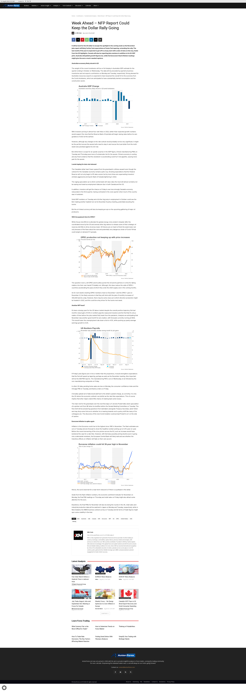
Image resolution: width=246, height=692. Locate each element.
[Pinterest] (82, 40)
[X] (30, 1)
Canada (94, 518)
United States (124, 518)
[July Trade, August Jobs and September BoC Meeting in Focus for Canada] (81, 594)
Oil (113, 518)
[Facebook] (26, 1)
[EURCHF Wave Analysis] (129, 569)
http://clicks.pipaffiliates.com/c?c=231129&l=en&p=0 (100, 535)
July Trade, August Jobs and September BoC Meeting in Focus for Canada (81, 603)
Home (73, 16)
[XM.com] (73, 33)
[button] (4, 688)
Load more (104, 613)
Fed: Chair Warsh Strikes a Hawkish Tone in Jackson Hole (80, 579)
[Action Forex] (11, 6)
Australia (83, 518)
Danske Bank (99, 608)
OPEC (117, 518)
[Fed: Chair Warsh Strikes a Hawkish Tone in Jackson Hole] (81, 569)
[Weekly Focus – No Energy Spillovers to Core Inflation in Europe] (105, 594)
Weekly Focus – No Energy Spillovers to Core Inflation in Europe (105, 603)
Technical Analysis (100, 573)
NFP (110, 518)
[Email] (96, 40)
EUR (99, 518)
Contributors (79, 16)
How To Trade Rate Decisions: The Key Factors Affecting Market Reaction (81, 639)
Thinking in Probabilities (127, 626)
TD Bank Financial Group (79, 584)
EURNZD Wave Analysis (103, 577)
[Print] (100, 40)
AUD (78, 518)
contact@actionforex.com (127, 667)
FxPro (96, 579)
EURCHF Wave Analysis (127, 577)
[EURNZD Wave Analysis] (105, 569)
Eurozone (104, 518)
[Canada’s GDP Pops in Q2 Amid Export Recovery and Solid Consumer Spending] (129, 594)
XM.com (79, 33)
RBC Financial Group (77, 608)
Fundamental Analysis (90, 16)
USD (131, 518)
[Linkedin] (91, 40)
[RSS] (28, 1)
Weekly (74, 521)
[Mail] (120, 672)
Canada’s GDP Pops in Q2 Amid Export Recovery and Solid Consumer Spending (128, 603)
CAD (89, 518)
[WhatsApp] (87, 40)
